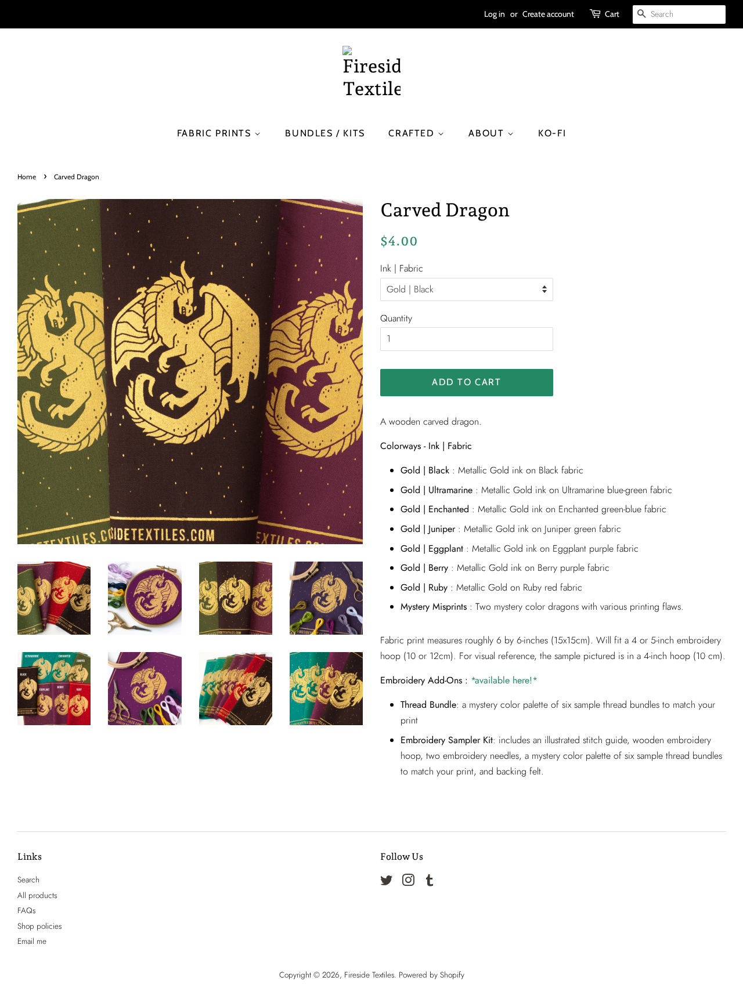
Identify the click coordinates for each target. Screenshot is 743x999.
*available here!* (504, 680)
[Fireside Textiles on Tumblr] (429, 882)
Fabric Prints (215, 133)
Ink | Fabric (401, 268)
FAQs (26, 910)
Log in (494, 14)
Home (26, 176)
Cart (612, 14)
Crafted (413, 133)
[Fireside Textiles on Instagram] (408, 882)
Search (28, 879)
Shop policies (39, 926)
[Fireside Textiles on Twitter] (386, 882)
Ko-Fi (552, 133)
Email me (31, 941)
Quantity (396, 318)
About (487, 133)
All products (37, 895)
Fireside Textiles (369, 974)
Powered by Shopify (431, 974)
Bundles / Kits (325, 133)
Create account (548, 14)
